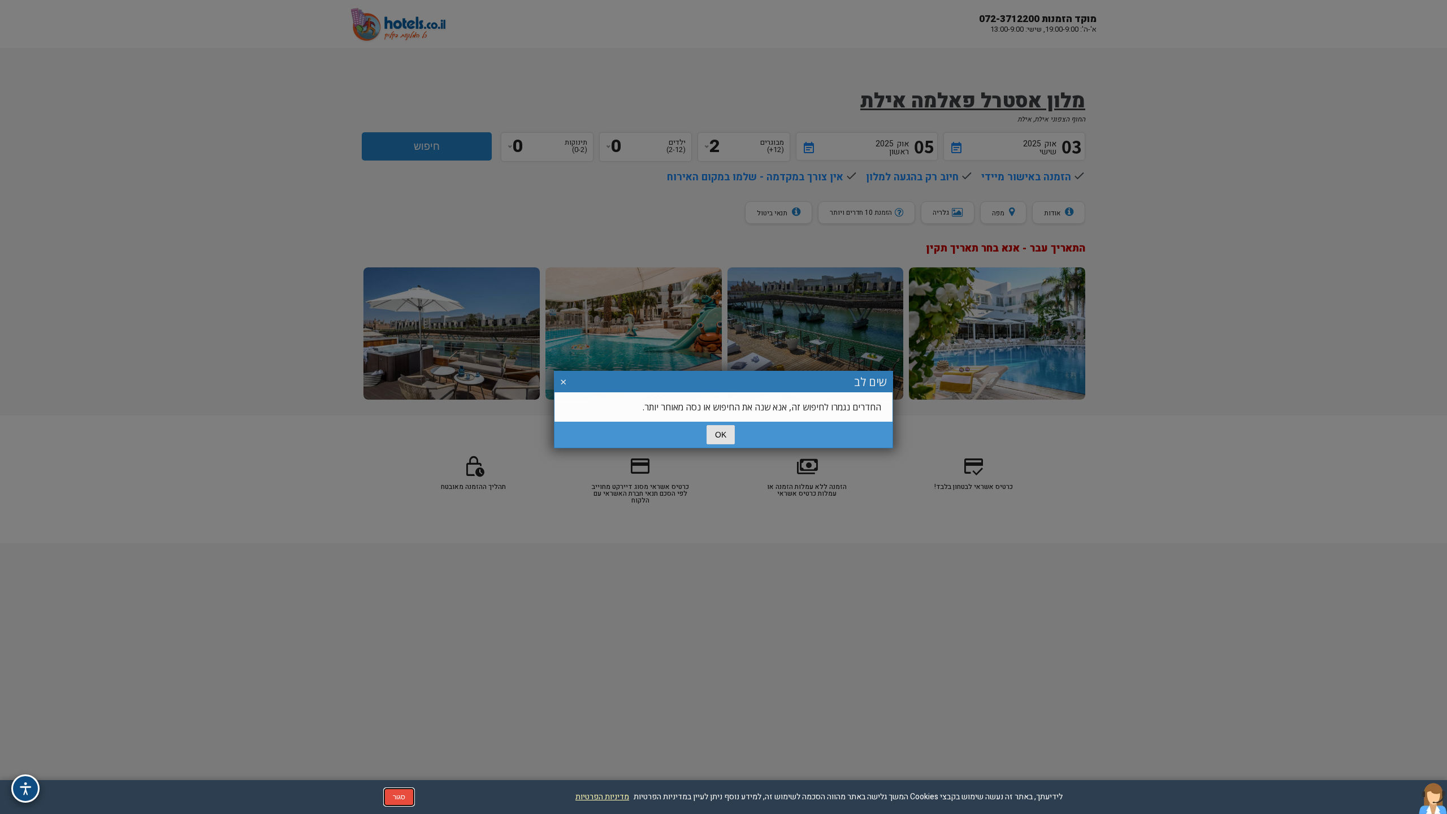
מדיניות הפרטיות (602, 797)
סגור (399, 797)
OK (720, 434)
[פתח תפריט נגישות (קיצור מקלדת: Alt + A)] (25, 788)
